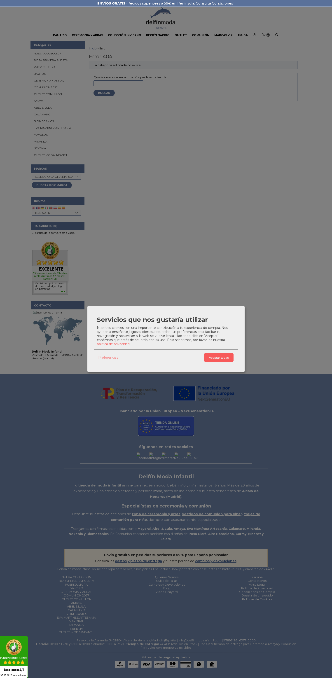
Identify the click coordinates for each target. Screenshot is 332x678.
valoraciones (13, 675)
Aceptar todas (219, 357)
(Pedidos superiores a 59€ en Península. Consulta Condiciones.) (166, 3)
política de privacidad (113, 344)
